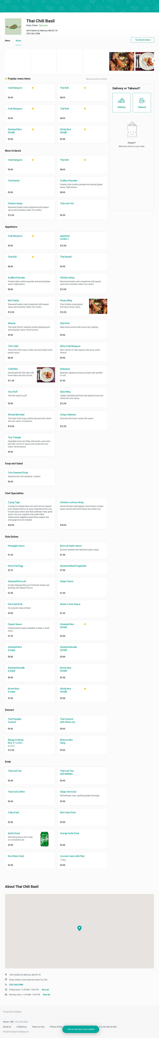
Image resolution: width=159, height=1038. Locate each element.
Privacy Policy (56, 1027)
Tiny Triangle (14, 437)
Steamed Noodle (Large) (16, 669)
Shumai (11, 323)
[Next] (154, 60)
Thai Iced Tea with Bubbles (67, 772)
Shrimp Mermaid (16, 414)
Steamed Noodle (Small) (68, 648)
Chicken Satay (15, 203)
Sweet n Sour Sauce (70, 604)
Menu (7, 40)
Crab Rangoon (15, 87)
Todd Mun (13, 369)
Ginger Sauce (66, 581)
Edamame (65, 369)
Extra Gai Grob (15, 604)
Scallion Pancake (68, 180)
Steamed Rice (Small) (15, 131)
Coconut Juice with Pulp (72, 856)
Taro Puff (13, 391)
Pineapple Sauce (16, 545)
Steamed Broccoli (17, 581)
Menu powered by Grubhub (96, 79)
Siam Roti (65, 323)
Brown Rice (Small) (65, 669)
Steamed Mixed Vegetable (73, 566)
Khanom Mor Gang (66, 741)
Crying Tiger (14, 502)
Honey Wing (66, 300)
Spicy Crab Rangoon (70, 346)
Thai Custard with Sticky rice (67, 720)
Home (6, 1022)
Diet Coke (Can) (68, 812)
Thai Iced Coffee (16, 791)
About (18, 40)
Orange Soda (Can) (69, 833)
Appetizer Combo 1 (65, 237)
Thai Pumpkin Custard (14, 720)
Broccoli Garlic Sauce (71, 545)
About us (7, 1027)
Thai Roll (64, 87)
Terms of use (38, 1027)
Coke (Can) (13, 812)
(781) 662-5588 (33, 33)
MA (11, 1022)
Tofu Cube (13, 346)
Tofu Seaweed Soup (18, 472)
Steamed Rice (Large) (15, 648)
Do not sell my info (108, 1027)
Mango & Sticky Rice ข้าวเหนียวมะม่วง (15, 743)
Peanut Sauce (15, 624)
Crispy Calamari (68, 414)
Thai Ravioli (13, 180)
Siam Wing (65, 391)
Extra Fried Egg (15, 566)
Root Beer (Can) (16, 856)
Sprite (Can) (14, 833)
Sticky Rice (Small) (65, 131)
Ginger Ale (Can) (68, 791)
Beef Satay (13, 300)
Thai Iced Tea (67, 203)
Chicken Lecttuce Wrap (72, 502)
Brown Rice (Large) (13, 690)
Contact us (22, 1027)
